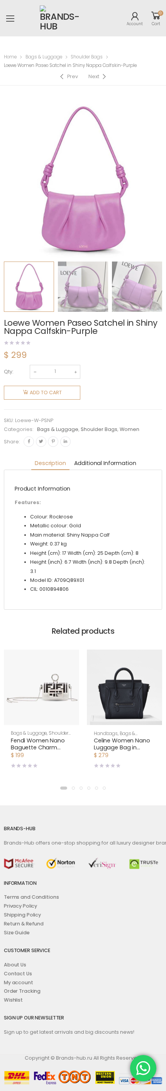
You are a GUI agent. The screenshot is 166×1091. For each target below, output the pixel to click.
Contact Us (18, 973)
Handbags (106, 733)
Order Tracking (22, 991)
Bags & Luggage (43, 57)
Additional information (105, 463)
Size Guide (17, 932)
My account (18, 982)
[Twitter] (41, 441)
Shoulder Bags (87, 57)
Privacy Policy (20, 906)
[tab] (50, 463)
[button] (41, 718)
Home (10, 57)
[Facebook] (29, 441)
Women (129, 429)
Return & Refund (24, 923)
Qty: (8, 371)
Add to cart (46, 392)
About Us (15, 964)
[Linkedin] (65, 441)
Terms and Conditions (31, 897)
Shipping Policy (22, 914)
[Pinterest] (53, 441)
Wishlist (13, 1000)
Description (50, 463)
